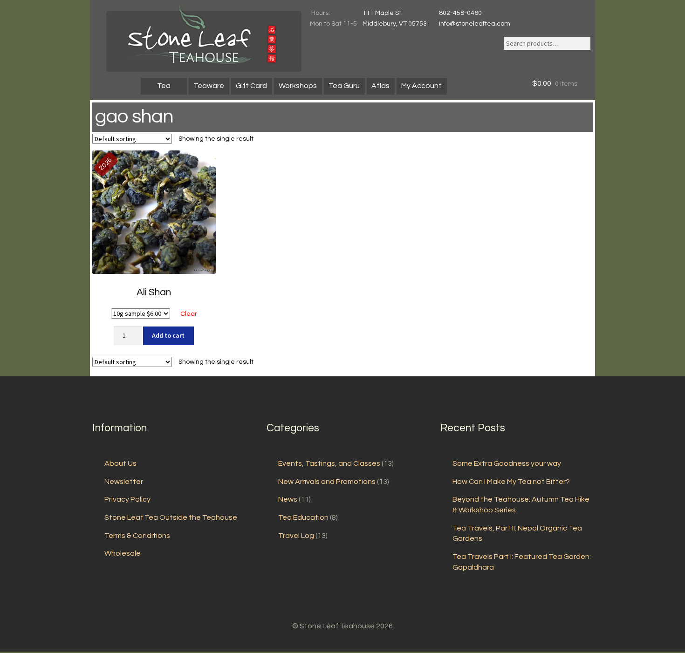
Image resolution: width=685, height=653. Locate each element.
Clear (188, 314)
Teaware (208, 85)
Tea (164, 85)
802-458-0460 (460, 13)
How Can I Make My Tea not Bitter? (511, 481)
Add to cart (168, 335)
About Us (120, 463)
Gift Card (251, 85)
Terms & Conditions (137, 535)
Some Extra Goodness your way (506, 463)
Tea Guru (344, 85)
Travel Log (296, 535)
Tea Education (303, 517)
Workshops (298, 85)
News (287, 499)
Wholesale (122, 553)
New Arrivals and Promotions (327, 481)
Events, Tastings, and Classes (329, 463)
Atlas (380, 85)
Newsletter (123, 481)
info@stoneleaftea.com (474, 23)
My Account (421, 85)
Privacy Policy (127, 499)
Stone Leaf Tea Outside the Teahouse (170, 517)
